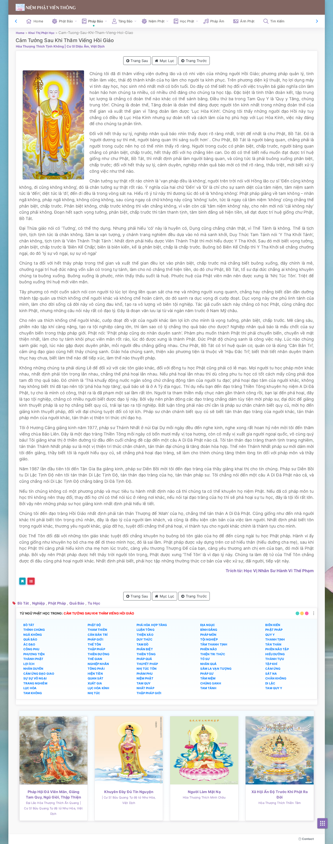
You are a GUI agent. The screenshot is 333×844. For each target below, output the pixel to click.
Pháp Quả (144, 659)
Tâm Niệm (208, 678)
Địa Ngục (207, 625)
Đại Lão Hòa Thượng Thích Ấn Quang (52, 803)
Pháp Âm (217, 21)
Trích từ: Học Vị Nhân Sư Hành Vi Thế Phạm (270, 570)
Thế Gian (95, 659)
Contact (307, 839)
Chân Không (275, 678)
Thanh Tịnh (275, 639)
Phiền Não (208, 649)
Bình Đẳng (208, 629)
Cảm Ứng (272, 668)
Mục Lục (166, 60)
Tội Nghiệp (209, 639)
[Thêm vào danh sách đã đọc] (22, 581)
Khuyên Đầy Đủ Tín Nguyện (128, 791)
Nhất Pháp (145, 688)
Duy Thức (145, 639)
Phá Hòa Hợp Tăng (152, 625)
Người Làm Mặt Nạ (204, 791)
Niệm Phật (145, 678)
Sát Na (271, 673)
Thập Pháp (96, 649)
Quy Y (270, 634)
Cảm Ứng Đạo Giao (38, 673)
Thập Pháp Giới (149, 693)
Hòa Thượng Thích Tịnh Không (40, 46)
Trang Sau (138, 60)
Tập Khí (271, 664)
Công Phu (31, 649)
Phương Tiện (34, 654)
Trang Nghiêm (35, 683)
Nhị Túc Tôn (147, 668)
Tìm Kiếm (277, 21)
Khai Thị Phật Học (41, 33)
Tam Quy (144, 683)
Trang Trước (196, 60)
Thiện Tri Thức (212, 654)
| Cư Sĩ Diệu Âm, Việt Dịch (85, 46)
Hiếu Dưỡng (275, 654)
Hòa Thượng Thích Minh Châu (204, 797)
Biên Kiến (272, 625)
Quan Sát (96, 678)
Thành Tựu (274, 659)
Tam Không (32, 693)
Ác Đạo (29, 644)
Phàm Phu (145, 673)
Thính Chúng (34, 629)
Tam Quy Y (273, 688)
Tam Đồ (143, 644)
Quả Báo (76, 603)
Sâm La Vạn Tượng (216, 668)
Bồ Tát (23, 603)
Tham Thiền (97, 629)
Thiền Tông (146, 654)
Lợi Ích (29, 664)
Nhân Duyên (33, 668)
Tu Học (94, 603)
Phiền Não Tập (277, 649)
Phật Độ (94, 625)
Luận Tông (145, 629)
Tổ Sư (205, 659)
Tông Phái (96, 668)
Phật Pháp (57, 603)
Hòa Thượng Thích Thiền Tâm (279, 803)
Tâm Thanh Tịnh (213, 644)
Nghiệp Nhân (98, 664)
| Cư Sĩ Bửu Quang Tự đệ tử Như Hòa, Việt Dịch (53, 808)
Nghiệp (38, 603)
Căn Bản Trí (98, 634)
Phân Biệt (145, 649)
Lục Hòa (30, 688)
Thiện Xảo (145, 634)
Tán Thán (273, 644)
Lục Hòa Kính (98, 688)
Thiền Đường (98, 654)
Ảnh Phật (247, 21)
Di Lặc (270, 683)
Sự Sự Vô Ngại (35, 678)
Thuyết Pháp (147, 664)
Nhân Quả (208, 664)
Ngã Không (32, 634)
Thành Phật (33, 659)
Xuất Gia (95, 683)
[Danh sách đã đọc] (31, 581)
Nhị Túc (94, 693)
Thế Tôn (94, 644)
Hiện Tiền (95, 673)
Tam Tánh (208, 688)
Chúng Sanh (210, 683)
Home (38, 21)
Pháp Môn (208, 634)
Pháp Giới (95, 639)
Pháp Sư (207, 673)
